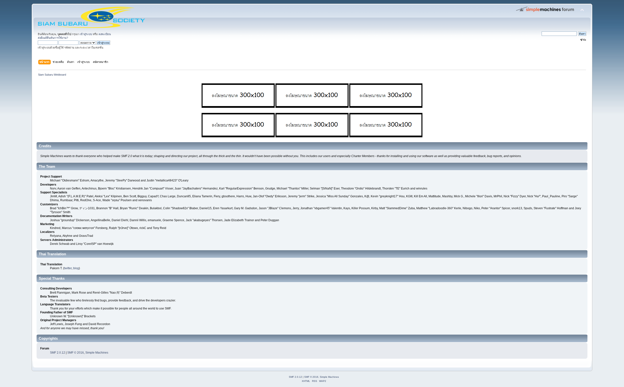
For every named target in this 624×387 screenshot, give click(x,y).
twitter (68, 268)
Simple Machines (96, 352)
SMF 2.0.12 (57, 352)
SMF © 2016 (75, 352)
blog (76, 268)
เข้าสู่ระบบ (86, 34)
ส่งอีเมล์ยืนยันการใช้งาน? (53, 37)
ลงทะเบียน (104, 34)
